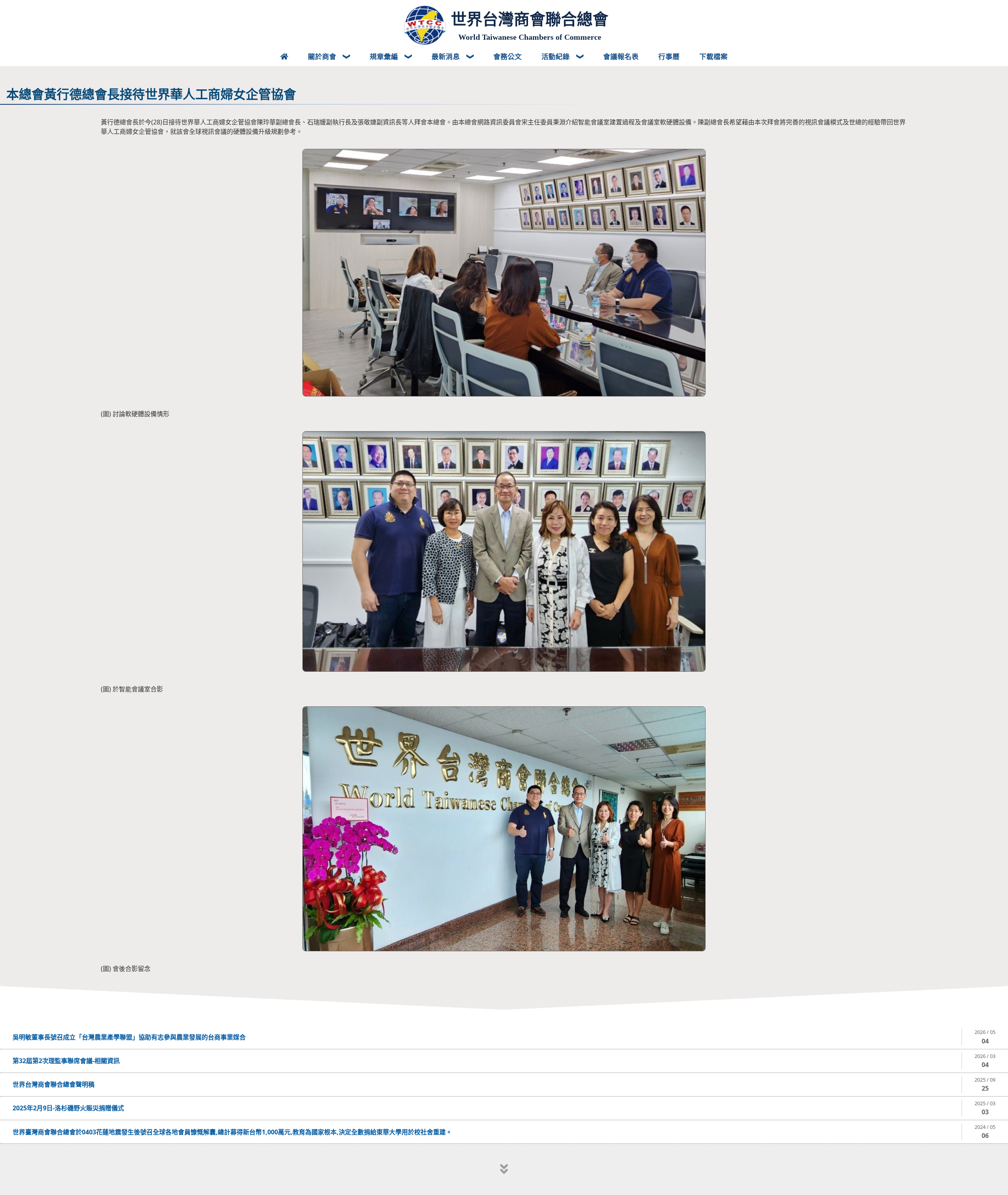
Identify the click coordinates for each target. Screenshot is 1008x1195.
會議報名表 (621, 56)
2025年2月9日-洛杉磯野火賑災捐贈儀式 (68, 1108)
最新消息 (447, 56)
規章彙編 (385, 56)
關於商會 (323, 56)
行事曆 (669, 56)
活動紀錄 (556, 56)
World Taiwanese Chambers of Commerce (529, 37)
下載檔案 (713, 56)
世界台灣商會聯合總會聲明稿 (53, 1084)
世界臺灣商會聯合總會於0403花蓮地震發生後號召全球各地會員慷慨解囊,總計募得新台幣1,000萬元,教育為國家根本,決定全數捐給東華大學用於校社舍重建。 (232, 1132)
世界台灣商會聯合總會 (529, 19)
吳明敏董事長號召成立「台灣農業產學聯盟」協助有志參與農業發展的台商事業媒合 (129, 1037)
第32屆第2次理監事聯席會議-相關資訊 (66, 1060)
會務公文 (507, 56)
